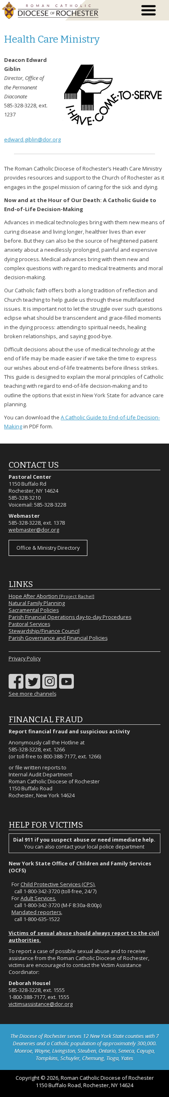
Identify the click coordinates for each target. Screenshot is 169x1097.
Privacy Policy (25, 658)
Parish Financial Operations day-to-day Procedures (70, 617)
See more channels (32, 693)
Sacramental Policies (34, 610)
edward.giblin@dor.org (32, 139)
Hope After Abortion (51, 596)
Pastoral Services (29, 624)
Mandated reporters (36, 912)
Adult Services (38, 898)
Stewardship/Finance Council (44, 631)
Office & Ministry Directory (48, 547)
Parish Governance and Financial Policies (58, 638)
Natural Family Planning (37, 603)
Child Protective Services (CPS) (57, 884)
